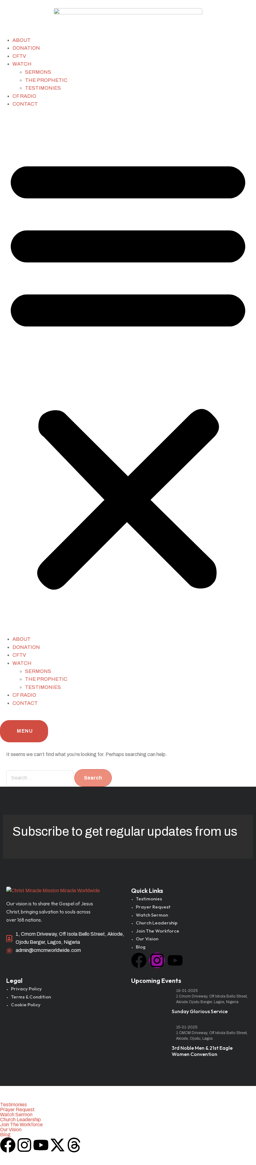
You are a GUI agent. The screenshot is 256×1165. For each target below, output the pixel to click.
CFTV (19, 56)
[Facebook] (139, 960)
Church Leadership (157, 923)
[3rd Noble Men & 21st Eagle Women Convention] (148, 1036)
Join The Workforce (157, 931)
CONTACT (25, 104)
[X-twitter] (57, 1145)
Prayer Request (153, 907)
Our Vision (147, 939)
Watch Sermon (152, 915)
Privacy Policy (26, 989)
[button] (128, 371)
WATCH (22, 64)
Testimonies (149, 899)
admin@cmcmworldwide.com (48, 950)
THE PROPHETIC (46, 80)
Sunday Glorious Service (200, 1011)
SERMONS (38, 72)
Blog (140, 947)
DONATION (26, 48)
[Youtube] (175, 960)
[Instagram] (157, 960)
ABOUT (21, 40)
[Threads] (74, 1145)
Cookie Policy (26, 1005)
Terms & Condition (31, 997)
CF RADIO (24, 96)
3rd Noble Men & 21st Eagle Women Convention (202, 1051)
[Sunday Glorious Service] (148, 1000)
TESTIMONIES (43, 88)
